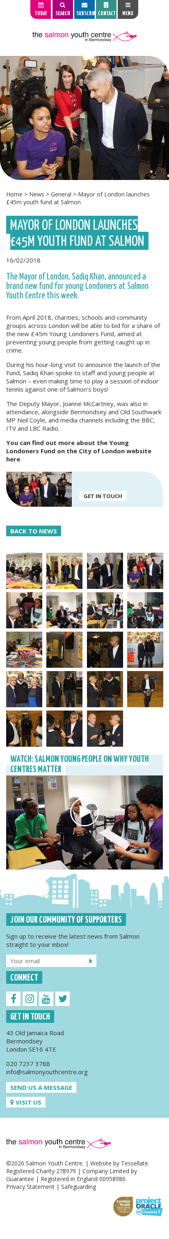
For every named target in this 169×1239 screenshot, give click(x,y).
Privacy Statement (30, 1187)
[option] (84, 118)
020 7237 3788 (28, 1063)
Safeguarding (78, 1187)
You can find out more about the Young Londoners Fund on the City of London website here (78, 450)
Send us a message (41, 1087)
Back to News (33, 531)
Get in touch (103, 496)
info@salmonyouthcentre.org (47, 1072)
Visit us (27, 1102)
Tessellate (134, 1163)
